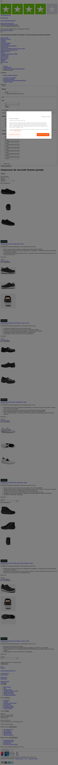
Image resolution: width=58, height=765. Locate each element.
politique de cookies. (17, 130)
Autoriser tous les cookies (43, 134)
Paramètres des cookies (14, 134)
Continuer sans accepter (45, 116)
